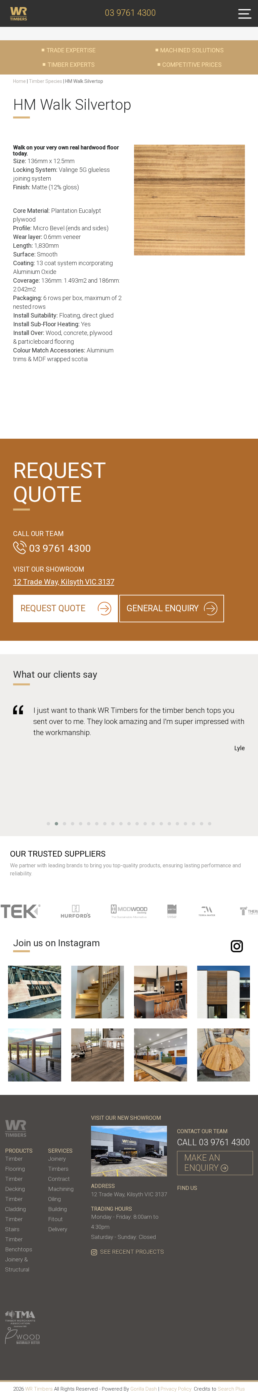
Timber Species (45, 81)
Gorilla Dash (143, 1389)
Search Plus (231, 1389)
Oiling (54, 1199)
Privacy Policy (176, 1389)
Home (19, 81)
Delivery (57, 1229)
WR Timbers (39, 1389)
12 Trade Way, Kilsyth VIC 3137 (63, 582)
